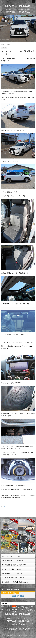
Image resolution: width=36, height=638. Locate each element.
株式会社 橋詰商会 (18, 621)
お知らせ (5, 506)
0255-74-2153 (18, 596)
